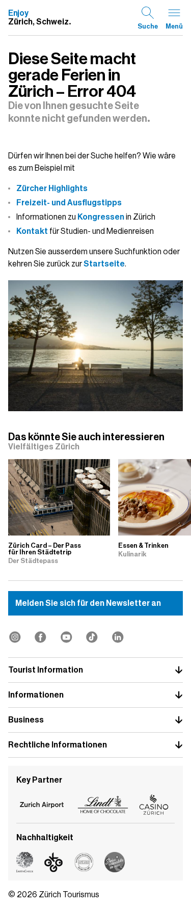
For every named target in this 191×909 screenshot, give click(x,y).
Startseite (104, 264)
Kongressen (100, 217)
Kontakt (32, 231)
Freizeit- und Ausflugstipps (69, 203)
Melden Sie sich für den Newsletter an (88, 603)
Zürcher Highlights (52, 188)
